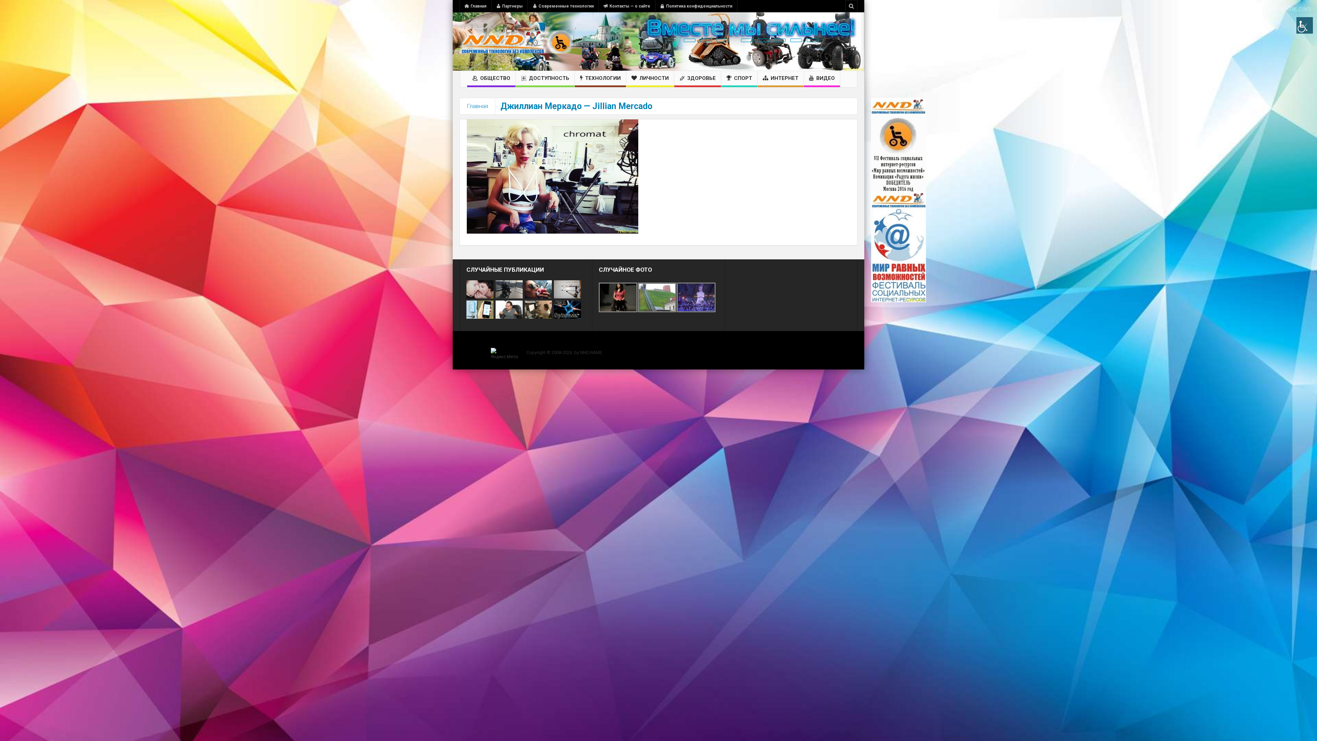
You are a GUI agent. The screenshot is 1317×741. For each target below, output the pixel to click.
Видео (825, 78)
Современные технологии (566, 6)
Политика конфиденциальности (699, 6)
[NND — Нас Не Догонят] (516, 41)
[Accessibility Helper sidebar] (1304, 25)
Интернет (784, 78)
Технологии (603, 78)
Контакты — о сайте (629, 6)
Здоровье (701, 78)
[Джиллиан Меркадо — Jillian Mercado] (552, 176)
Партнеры (512, 6)
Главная (478, 6)
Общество (495, 78)
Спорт (743, 78)
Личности (654, 78)
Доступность (549, 78)
